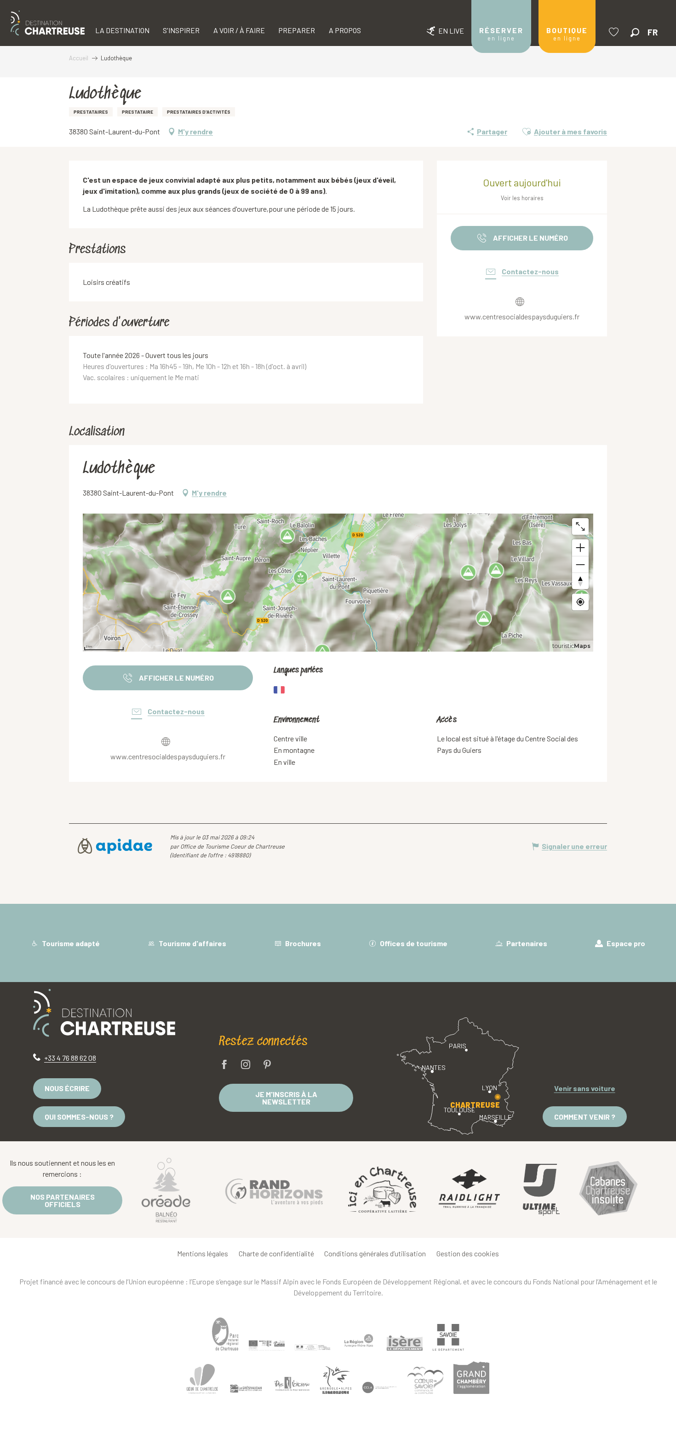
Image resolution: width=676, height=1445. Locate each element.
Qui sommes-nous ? (79, 1116)
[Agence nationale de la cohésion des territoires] (313, 1347)
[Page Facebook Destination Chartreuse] (224, 1065)
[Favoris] (614, 32)
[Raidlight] (469, 1190)
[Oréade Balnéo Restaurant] (166, 1189)
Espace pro (625, 943)
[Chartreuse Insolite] (608, 1190)
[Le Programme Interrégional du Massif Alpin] (267, 1345)
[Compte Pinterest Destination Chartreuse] (267, 1065)
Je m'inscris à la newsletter (286, 1098)
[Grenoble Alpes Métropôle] (335, 1380)
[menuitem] (47, 23)
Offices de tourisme (412, 943)
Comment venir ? (584, 1116)
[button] (635, 32)
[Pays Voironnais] (292, 1385)
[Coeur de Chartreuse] (202, 1379)
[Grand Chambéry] (471, 1377)
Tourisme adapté (70, 943)
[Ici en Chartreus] (382, 1190)
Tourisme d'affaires (191, 943)
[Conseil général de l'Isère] (405, 1343)
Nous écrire (67, 1088)
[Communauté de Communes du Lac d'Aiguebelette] (379, 1387)
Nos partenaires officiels (62, 1200)
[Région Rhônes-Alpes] (359, 1340)
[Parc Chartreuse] (225, 1334)
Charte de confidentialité (276, 1253)
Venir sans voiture (584, 1088)
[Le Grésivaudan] (246, 1388)
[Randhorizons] (274, 1189)
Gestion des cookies (467, 1253)
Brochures (302, 943)
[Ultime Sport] (541, 1189)
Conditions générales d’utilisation (375, 1253)
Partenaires (526, 943)
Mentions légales (202, 1253)
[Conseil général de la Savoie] (448, 1337)
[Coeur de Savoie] (425, 1380)
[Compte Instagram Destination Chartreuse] (245, 1065)
